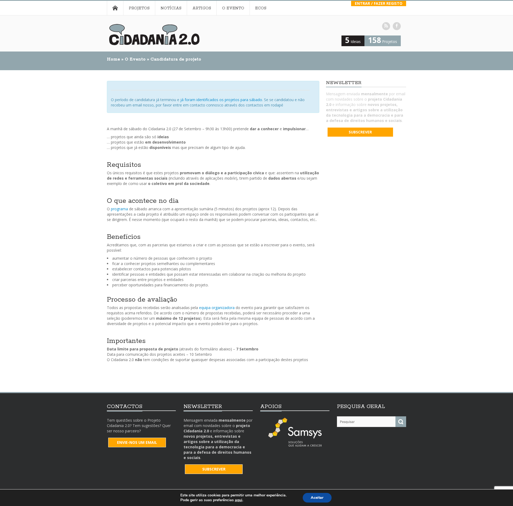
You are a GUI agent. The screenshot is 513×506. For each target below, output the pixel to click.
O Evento (233, 8)
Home (115, 8)
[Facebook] (397, 26)
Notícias (171, 8)
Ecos (260, 8)
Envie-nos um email (137, 442)
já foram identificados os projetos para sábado (221, 99)
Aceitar (317, 497)
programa (119, 208)
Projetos (139, 8)
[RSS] (386, 26)
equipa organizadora (217, 307)
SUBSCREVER (360, 132)
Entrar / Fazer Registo (378, 3)
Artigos (201, 8)
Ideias (353, 41)
